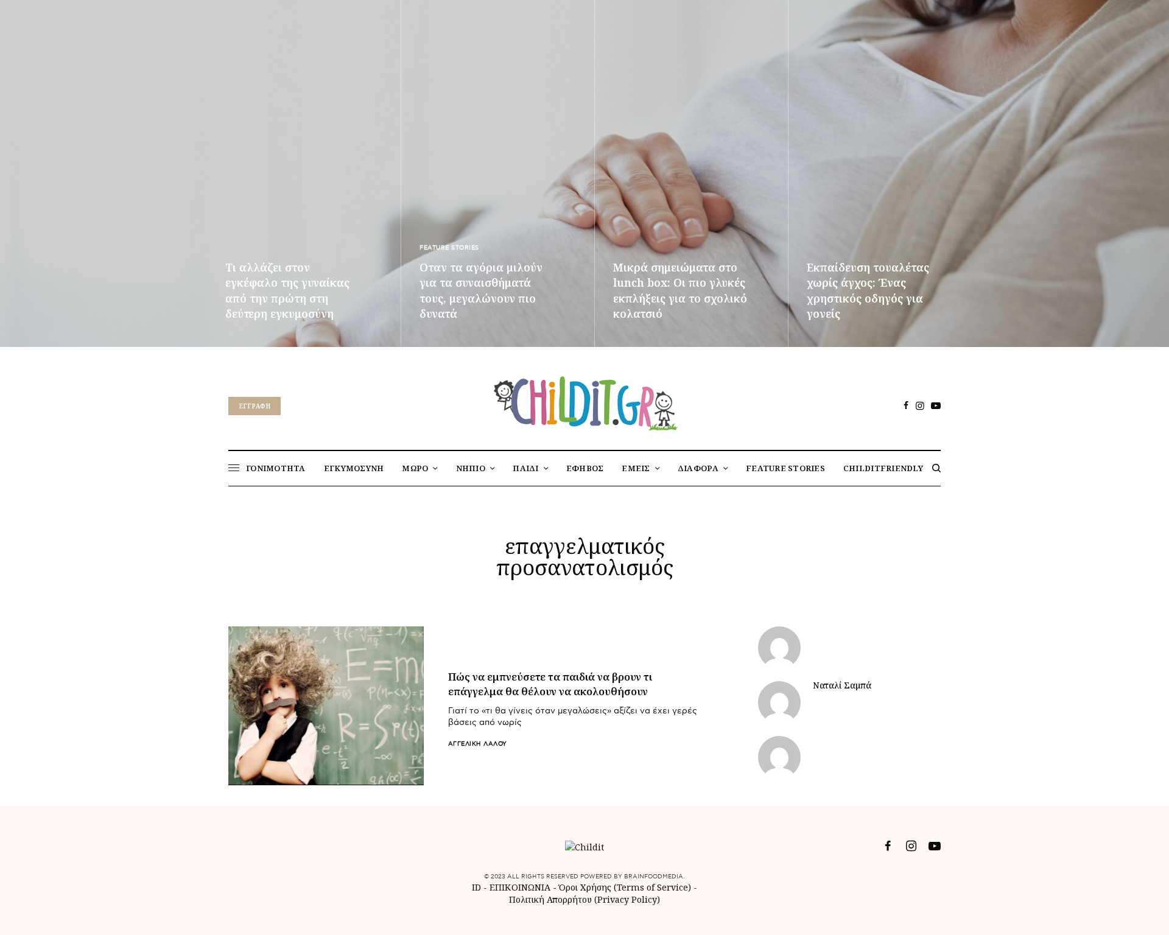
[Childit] (584, 401)
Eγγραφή (254, 406)
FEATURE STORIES (449, 247)
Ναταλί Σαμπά (842, 685)
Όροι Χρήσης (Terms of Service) (625, 887)
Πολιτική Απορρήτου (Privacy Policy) (584, 899)
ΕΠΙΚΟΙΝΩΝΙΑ (521, 887)
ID (476, 887)
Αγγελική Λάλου (477, 744)
